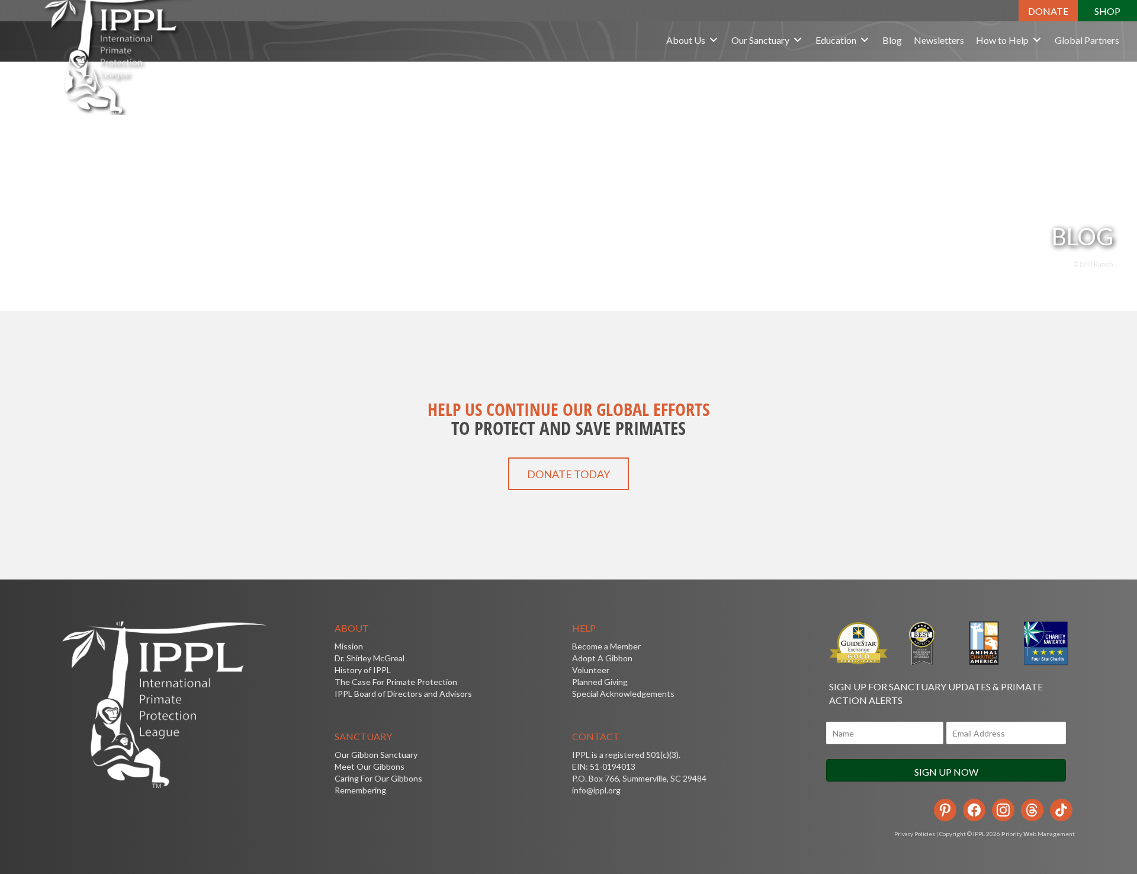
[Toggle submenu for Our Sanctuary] (798, 40)
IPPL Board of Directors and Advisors (403, 694)
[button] (1048, 10)
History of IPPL (363, 670)
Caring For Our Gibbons (378, 778)
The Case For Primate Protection (396, 682)
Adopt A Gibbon (602, 658)
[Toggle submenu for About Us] (713, 40)
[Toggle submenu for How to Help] (1037, 40)
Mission (349, 646)
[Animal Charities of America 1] (983, 643)
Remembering (360, 790)
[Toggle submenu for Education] (864, 40)
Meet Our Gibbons (369, 766)
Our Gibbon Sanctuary (376, 755)
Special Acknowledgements (623, 694)
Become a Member (606, 646)
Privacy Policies (914, 833)
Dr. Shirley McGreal (369, 658)
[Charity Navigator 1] (1044, 643)
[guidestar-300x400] (859, 643)
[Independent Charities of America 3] (920, 643)
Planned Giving (600, 682)
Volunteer (590, 670)
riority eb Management (1038, 833)
